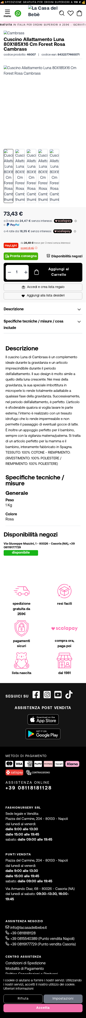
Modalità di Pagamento (25, 969)
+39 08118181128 (29, 788)
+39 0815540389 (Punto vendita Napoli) (42, 939)
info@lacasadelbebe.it (28, 928)
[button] (43, 104)
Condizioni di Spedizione (26, 963)
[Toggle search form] (62, 13)
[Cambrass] (14, 33)
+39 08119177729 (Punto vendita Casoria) (43, 944)
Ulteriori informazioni (18, 989)
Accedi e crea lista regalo (45, 287)
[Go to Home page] (43, 13)
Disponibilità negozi (66, 256)
